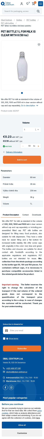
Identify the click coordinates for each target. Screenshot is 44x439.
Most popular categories (15, 397)
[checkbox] (10, 338)
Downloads (36, 215)
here (38, 418)
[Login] (21, 3)
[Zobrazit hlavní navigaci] (40, 3)
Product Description (11, 215)
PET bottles (31, 20)
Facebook (5, 387)
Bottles (19, 20)
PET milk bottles (7, 23)
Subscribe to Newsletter (13, 324)
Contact (25, 215)
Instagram (11, 387)
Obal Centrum (6, 20)
